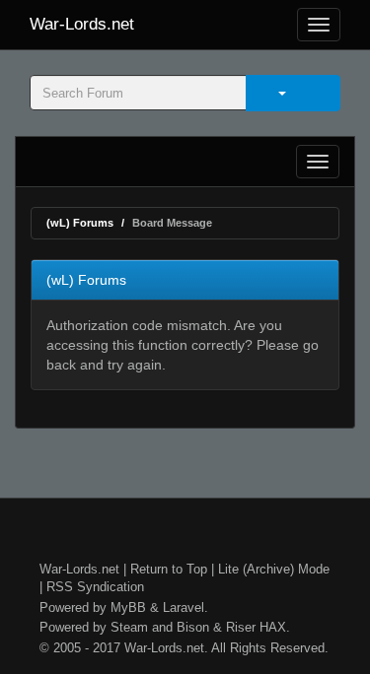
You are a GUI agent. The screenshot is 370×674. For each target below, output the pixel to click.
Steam (129, 627)
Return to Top (168, 569)
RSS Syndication (95, 586)
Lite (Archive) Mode (274, 569)
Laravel (183, 607)
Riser (241, 627)
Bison (193, 627)
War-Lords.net (82, 24)
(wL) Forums (79, 223)
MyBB (128, 607)
